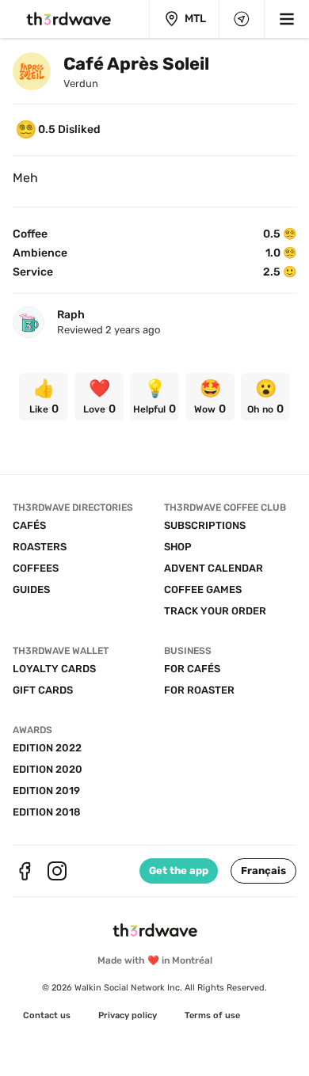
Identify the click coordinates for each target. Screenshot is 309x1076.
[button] (263, 871)
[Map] (241, 19)
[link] (43, 396)
